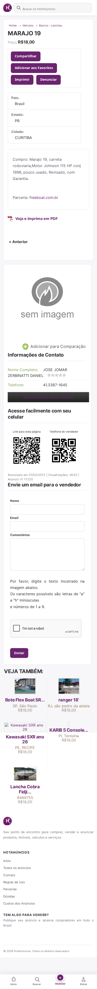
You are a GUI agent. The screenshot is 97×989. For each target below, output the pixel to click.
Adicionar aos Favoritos (34, 68)
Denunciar (48, 79)
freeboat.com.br (43, 197)
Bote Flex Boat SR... (25, 700)
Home (13, 25)
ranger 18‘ (68, 700)
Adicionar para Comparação (57, 346)
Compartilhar (25, 56)
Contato (9, 875)
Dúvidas (9, 896)
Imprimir (22, 79)
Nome (14, 501)
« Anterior (18, 241)
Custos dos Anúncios (19, 903)
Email (14, 518)
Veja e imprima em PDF (36, 218)
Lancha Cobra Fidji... (25, 789)
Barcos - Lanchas (50, 25)
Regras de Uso (14, 882)
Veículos (27, 25)
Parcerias (10, 889)
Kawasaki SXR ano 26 (25, 739)
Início (7, 861)
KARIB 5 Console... (68, 730)
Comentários (20, 535)
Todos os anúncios (17, 868)
